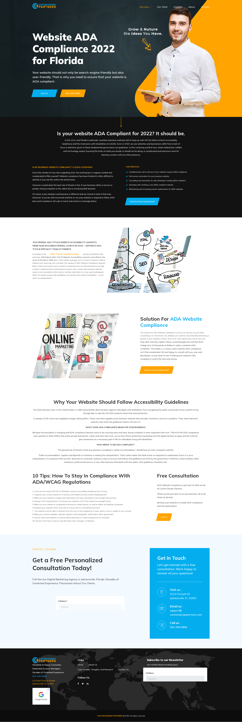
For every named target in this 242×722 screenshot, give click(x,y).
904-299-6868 (178, 627)
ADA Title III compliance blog (64, 254)
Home (80, 664)
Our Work (162, 7)
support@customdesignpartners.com (186, 612)
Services (144, 7)
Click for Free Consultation (156, 370)
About (191, 7)
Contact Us (123, 669)
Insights (178, 7)
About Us (92, 664)
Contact (205, 7)
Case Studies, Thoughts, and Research (95, 669)
